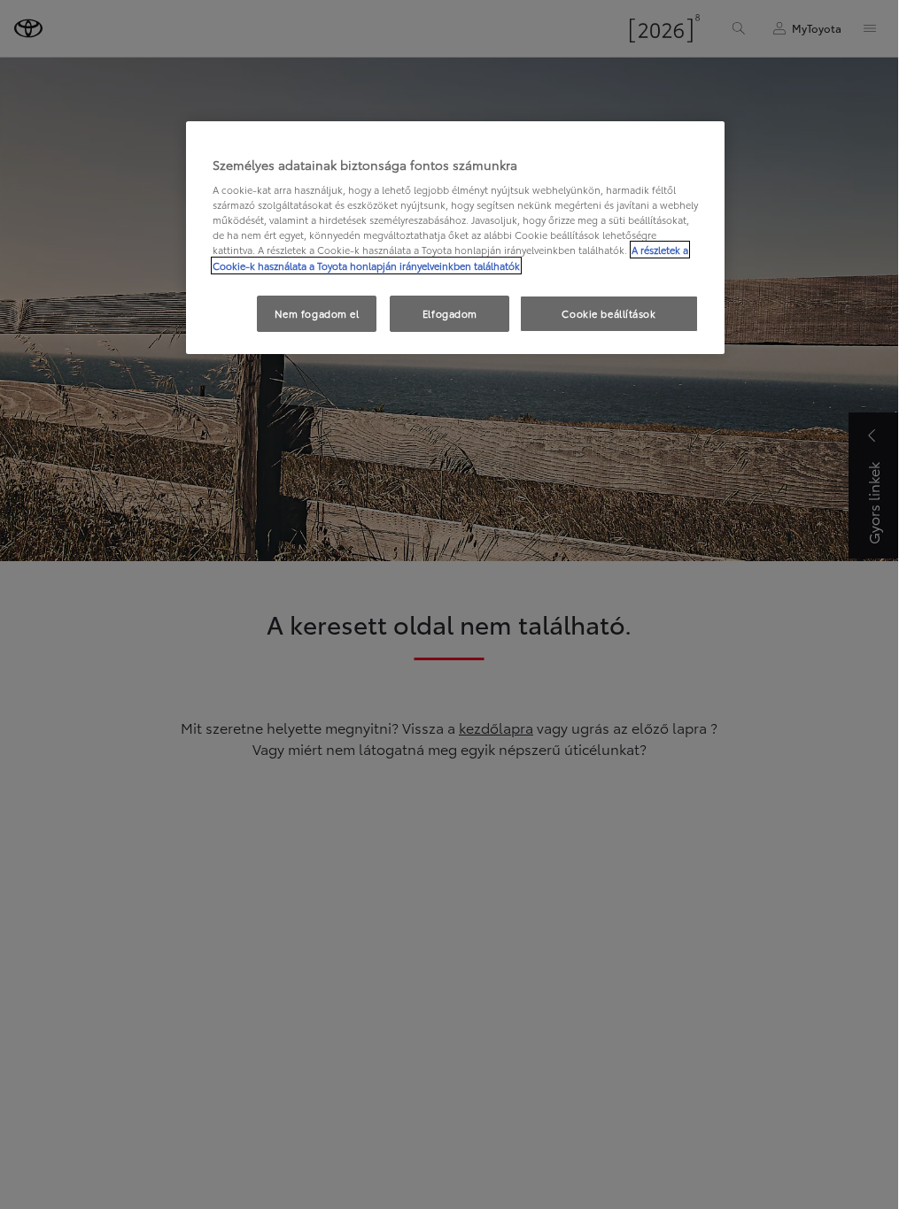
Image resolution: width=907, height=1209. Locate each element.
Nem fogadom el (317, 313)
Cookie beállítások (608, 313)
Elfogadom (449, 313)
